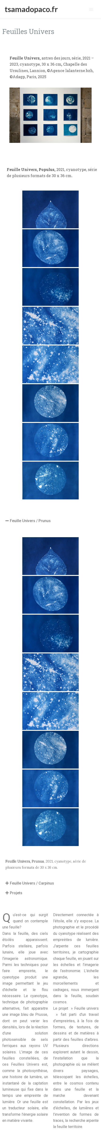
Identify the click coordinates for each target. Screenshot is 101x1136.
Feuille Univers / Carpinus (32, 883)
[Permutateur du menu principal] (91, 9)
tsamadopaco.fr (31, 9)
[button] (50, 521)
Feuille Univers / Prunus (30, 521)
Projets (16, 893)
